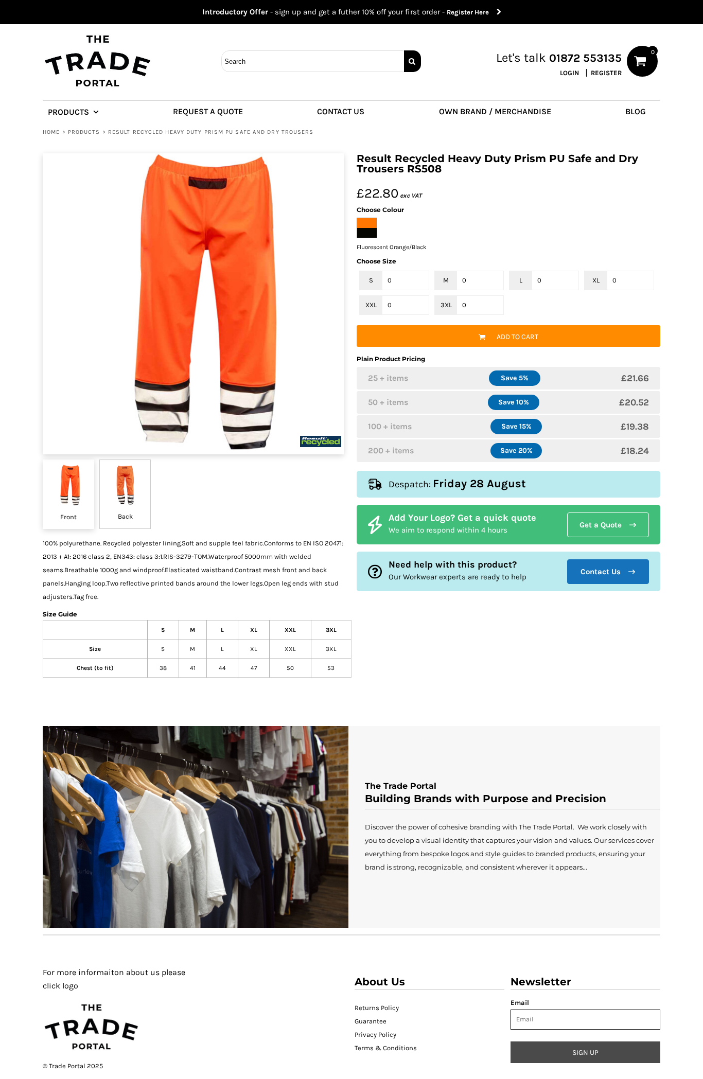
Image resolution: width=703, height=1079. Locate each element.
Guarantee (370, 1021)
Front (68, 517)
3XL (446, 305)
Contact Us (601, 571)
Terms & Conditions (386, 1048)
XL (596, 280)
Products (84, 132)
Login (569, 73)
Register (606, 73)
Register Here (472, 12)
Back (125, 516)
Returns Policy (377, 1008)
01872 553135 (585, 58)
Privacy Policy (375, 1034)
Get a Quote (600, 524)
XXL (371, 305)
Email (520, 1002)
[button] (78, 111)
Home (51, 132)
